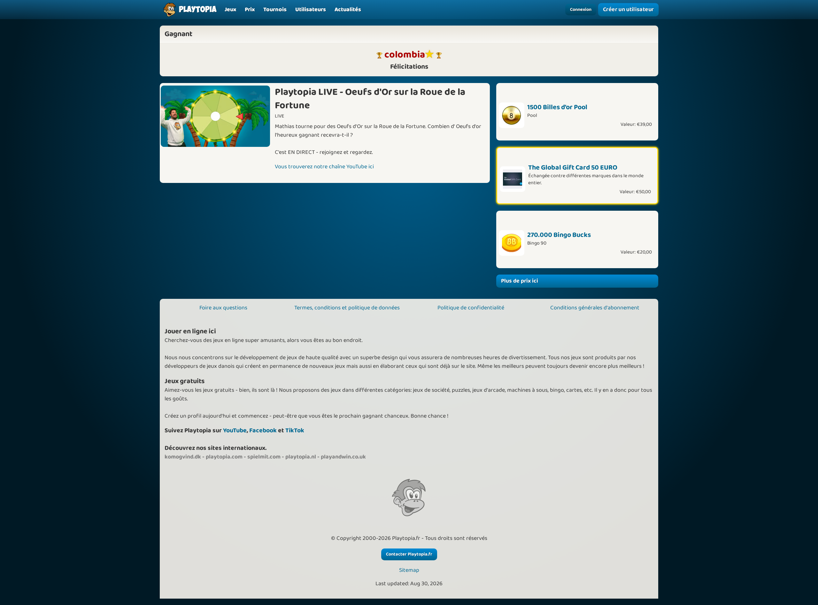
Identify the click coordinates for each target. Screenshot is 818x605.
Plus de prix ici (519, 280)
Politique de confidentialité (470, 307)
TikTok (294, 430)
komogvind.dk (183, 456)
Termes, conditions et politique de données (347, 307)
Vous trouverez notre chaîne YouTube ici (324, 166)
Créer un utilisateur (628, 9)
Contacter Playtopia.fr (409, 554)
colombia (404, 55)
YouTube (235, 430)
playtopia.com (224, 456)
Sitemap (409, 570)
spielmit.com (264, 456)
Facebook (263, 430)
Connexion (580, 9)
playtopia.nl (300, 456)
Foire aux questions (223, 307)
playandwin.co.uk (343, 456)
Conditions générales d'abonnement (594, 307)
